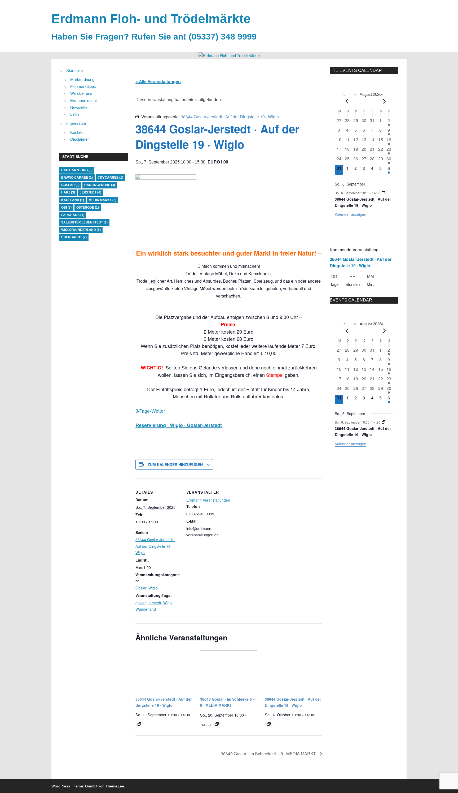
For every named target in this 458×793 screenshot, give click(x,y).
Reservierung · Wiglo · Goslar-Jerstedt (178, 425)
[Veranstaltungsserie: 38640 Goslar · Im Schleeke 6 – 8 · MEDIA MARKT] (217, 724)
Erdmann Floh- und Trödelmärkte (151, 19)
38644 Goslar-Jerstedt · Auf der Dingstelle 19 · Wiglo (155, 546)
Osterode (87, 207)
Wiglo (153, 588)
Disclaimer (79, 139)
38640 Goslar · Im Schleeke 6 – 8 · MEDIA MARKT (269, 754)
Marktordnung (82, 79)
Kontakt (76, 132)
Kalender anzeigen (350, 214)
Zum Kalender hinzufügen (175, 464)
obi (66, 207)
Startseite (74, 70)
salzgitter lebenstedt (84, 222)
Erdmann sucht (83, 100)
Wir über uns (81, 93)
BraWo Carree (77, 177)
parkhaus (72, 215)
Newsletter (79, 107)
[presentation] (164, 670)
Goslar (140, 588)
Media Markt (102, 200)
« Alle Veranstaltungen (158, 81)
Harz (68, 192)
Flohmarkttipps (83, 86)
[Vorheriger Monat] (347, 101)
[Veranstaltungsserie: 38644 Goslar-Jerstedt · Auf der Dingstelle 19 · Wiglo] (139, 724)
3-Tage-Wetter (150, 410)
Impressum (76, 123)
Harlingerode (99, 185)
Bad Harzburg (77, 170)
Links (75, 114)
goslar (140, 602)
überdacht (74, 237)
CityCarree (110, 177)
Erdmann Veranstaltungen (208, 500)
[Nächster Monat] (384, 101)
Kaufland (72, 200)
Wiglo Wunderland (81, 230)
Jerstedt (154, 602)
